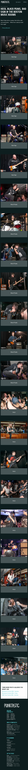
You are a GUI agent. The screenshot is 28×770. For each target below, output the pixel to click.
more (25, 2)
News (8, 715)
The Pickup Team (10, 733)
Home (8, 713)
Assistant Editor (13, 728)
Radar (8, 716)
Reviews (8, 719)
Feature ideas (13, 764)
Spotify (11, 750)
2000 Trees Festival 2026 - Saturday (10, 695)
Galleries (12, 713)
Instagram (9, 746)
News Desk (13, 732)
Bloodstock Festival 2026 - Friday (9, 693)
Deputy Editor (13, 727)
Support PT (13, 719)
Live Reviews (13, 758)
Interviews (13, 715)
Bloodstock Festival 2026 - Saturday (10, 691)
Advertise (13, 717)
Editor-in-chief (13, 725)
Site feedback (13, 765)
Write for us (13, 763)
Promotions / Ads (13, 761)
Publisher (12, 724)
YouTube (11, 748)
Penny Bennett (6, 28)
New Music (12, 756)
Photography (13, 759)
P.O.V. (8, 717)
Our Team (13, 716)
